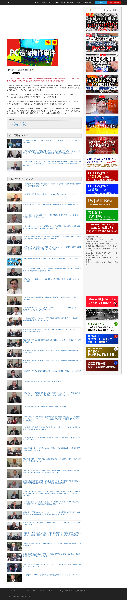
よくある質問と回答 (65, 591)
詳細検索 (108, 10)
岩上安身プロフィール (16, 591)
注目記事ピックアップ (20, 125)
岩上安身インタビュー (20, 123)
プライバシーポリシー (47, 591)
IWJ (8, 2)
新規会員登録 (114, 2)
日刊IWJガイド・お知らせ (63, 2)
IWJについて (31, 591)
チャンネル (46, 2)
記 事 (37, 2)
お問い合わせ (80, 591)
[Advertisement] (44, 21)
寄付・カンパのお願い (85, 2)
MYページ (100, 2)
